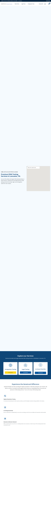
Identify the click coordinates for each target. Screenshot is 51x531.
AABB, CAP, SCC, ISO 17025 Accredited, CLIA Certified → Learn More (11, 0)
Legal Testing (25, 369)
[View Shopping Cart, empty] (49, 4)
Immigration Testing (10, 369)
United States (48, 0)
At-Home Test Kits (40, 369)
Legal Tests (23, 3)
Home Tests (17, 3)
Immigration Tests (31, 3)
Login (45, 3)
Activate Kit (41, 3)
